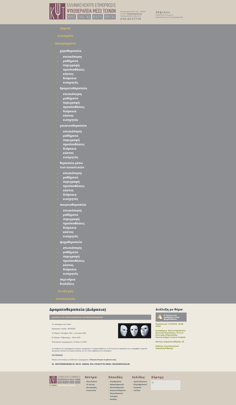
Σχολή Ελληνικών (140, 381)
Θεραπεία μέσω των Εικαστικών (72, 165)
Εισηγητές (70, 82)
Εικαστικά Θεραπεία (117, 390)
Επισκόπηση (72, 56)
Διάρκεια (69, 78)
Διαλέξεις (67, 284)
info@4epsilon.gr (134, 14)
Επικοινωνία (65, 299)
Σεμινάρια (67, 279)
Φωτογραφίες (91, 387)
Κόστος (68, 74)
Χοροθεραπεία (70, 51)
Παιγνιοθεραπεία (73, 204)
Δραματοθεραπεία (73, 88)
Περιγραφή (71, 65)
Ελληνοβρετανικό (140, 384)
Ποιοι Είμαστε (91, 381)
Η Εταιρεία (65, 36)
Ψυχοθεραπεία (71, 242)
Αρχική (65, 28)
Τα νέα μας (90, 384)
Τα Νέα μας (65, 291)
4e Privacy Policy (67, 385)
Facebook (137, 387)
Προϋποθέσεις (73, 69)
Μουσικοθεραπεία (73, 125)
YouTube (137, 390)
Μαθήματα (70, 61)
